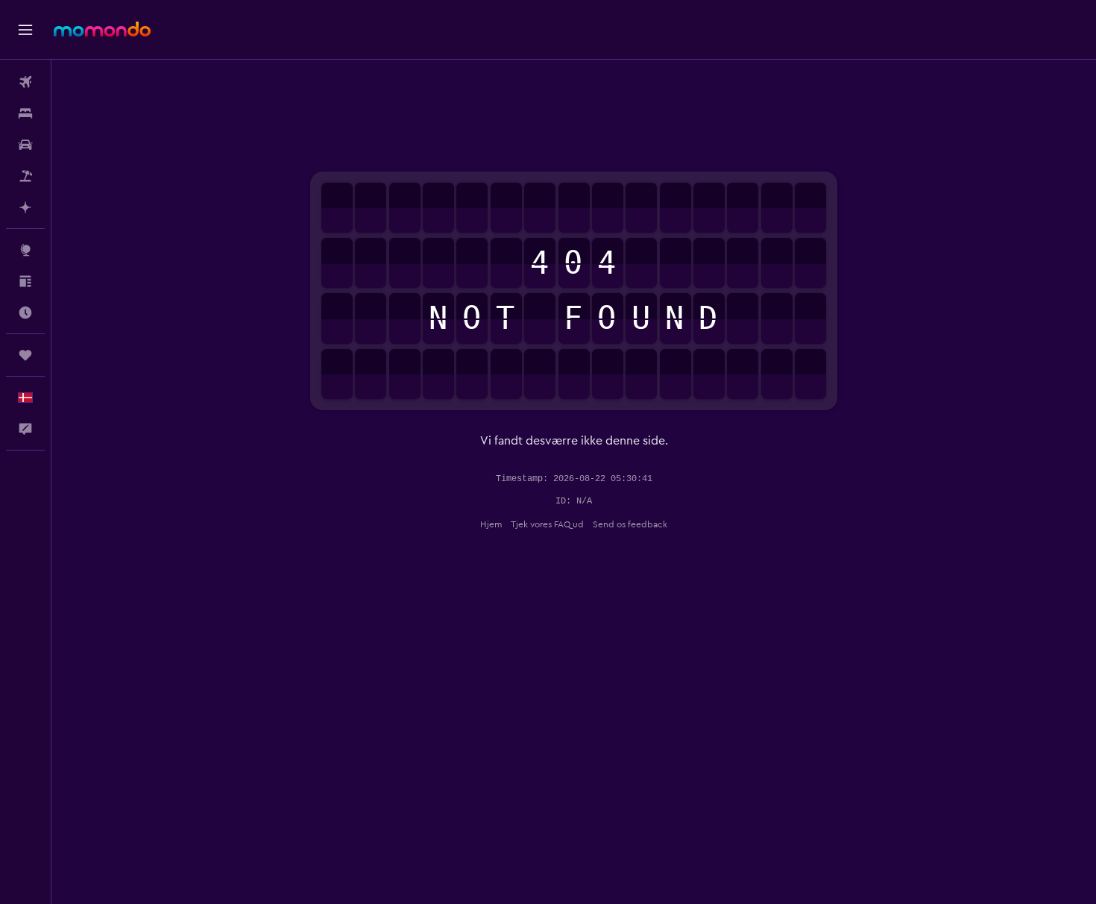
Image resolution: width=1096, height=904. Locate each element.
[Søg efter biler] (25, 145)
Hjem (491, 524)
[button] (25, 29)
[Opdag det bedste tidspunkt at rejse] (25, 312)
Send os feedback (630, 524)
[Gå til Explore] (25, 250)
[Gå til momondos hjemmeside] (102, 29)
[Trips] (25, 355)
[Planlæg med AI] (25, 207)
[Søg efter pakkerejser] (25, 176)
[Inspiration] (25, 281)
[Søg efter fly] (25, 82)
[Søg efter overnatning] (25, 113)
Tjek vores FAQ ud (547, 524)
